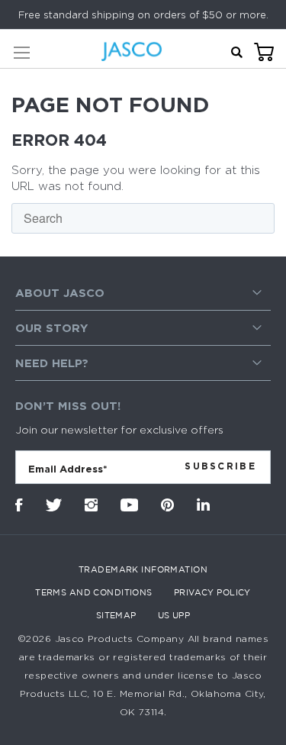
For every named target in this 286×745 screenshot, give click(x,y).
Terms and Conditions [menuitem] (94, 592)
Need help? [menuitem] (51, 362)
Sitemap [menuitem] (116, 615)
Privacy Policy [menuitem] (212, 592)
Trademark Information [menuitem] (143, 569)
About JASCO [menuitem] (59, 292)
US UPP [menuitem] (174, 615)
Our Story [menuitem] (51, 327)
